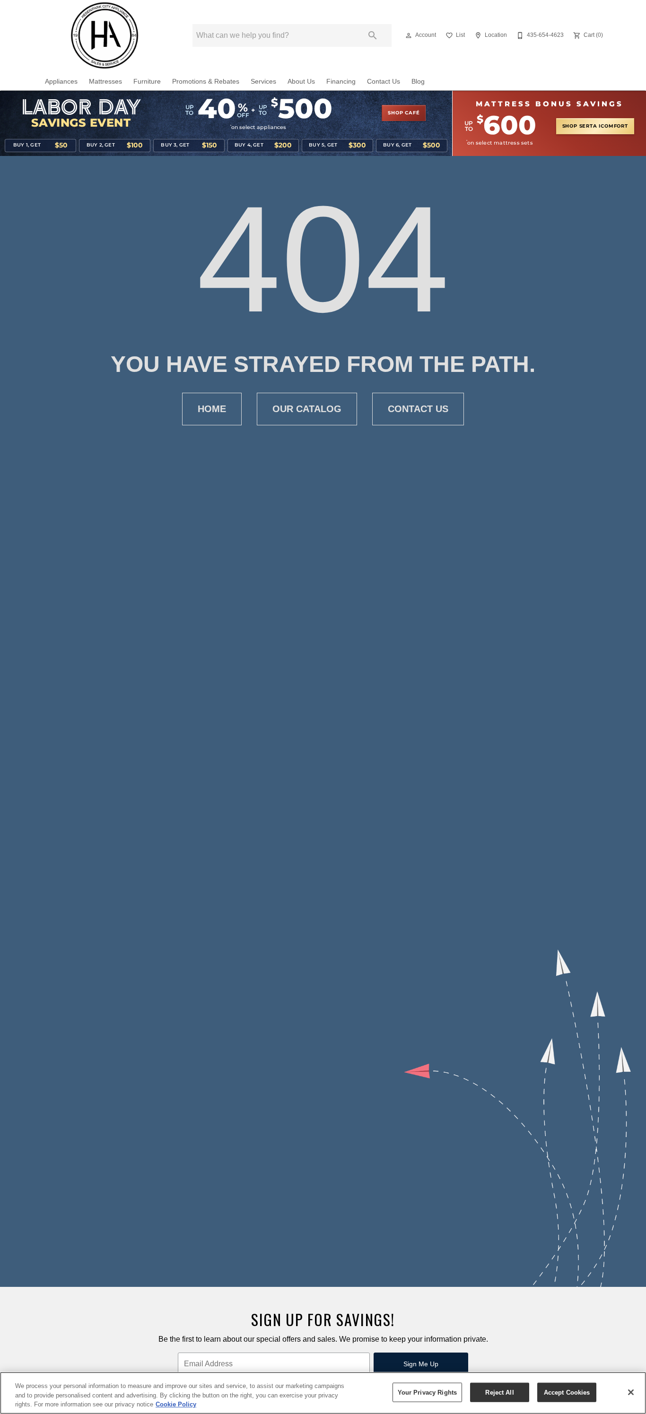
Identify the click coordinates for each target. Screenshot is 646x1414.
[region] (323, 1393)
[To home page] (105, 35)
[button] (408, 35)
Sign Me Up (420, 1364)
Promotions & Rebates (205, 81)
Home (212, 409)
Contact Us (383, 81)
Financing (341, 81)
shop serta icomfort (595, 126)
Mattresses (105, 81)
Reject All (499, 1392)
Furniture (147, 81)
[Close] (630, 1392)
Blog (418, 81)
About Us (301, 81)
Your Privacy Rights (427, 1392)
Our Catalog (306, 409)
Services (263, 81)
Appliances (61, 81)
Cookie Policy (176, 1404)
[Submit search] (373, 35)
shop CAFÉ (403, 113)
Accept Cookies (567, 1392)
